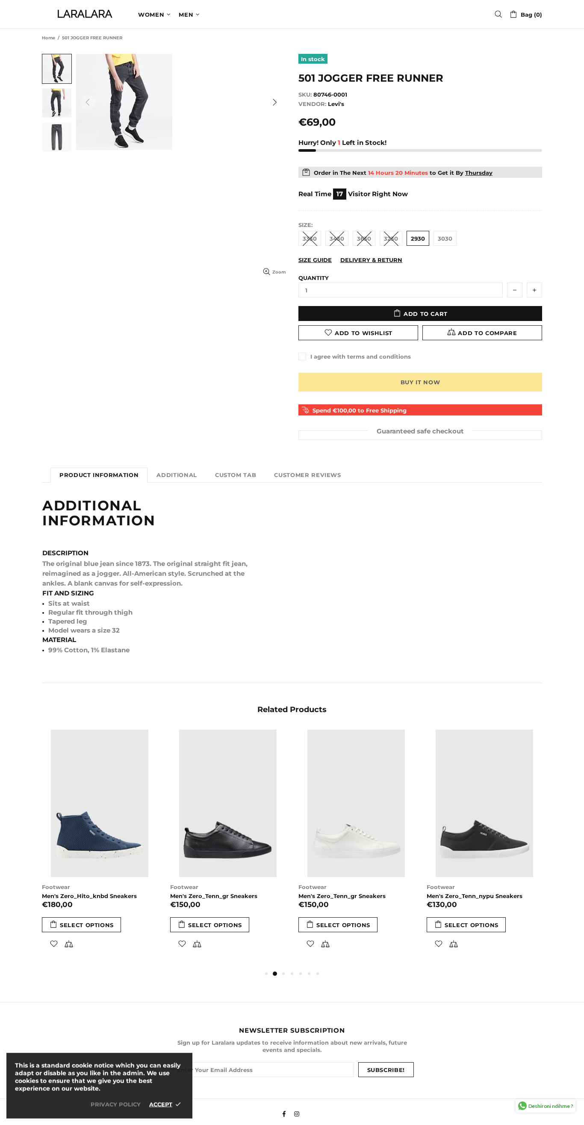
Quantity (313, 277)
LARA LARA (84, 14)
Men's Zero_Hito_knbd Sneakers (89, 895)
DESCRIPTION (65, 553)
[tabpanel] (99, 849)
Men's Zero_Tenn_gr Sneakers (213, 895)
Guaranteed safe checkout (420, 431)
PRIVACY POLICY (116, 1104)
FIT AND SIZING (68, 593)
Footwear (56, 887)
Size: (305, 224)
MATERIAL (59, 640)
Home (48, 38)
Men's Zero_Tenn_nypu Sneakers (474, 895)
